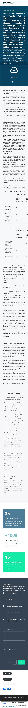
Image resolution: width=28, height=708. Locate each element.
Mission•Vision (7, 679)
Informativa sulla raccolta (9, 706)
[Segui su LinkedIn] (16, 82)
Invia (21, 662)
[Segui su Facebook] (12, 82)
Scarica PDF (14, 77)
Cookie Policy (6, 684)
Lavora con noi (7, 673)
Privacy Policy (12, 684)
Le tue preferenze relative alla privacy (15, 703)
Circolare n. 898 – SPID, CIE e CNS (13, 454)
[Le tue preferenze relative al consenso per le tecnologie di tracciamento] (21, 705)
